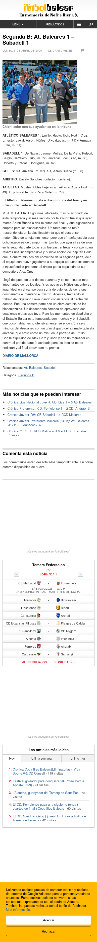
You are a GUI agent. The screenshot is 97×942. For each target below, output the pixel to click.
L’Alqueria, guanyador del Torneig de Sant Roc (46, 792)
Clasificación (64, 662)
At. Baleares (33, 367)
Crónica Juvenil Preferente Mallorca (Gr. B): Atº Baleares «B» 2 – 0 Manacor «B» (48, 422)
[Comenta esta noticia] (82, 50)
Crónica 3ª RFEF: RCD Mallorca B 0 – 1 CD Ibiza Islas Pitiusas (47, 433)
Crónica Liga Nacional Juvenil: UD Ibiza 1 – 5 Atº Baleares (49, 402)
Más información (18, 909)
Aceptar (48, 920)
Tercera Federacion (48, 564)
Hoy (12, 758)
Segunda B (26, 375)
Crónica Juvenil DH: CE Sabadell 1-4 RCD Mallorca (44, 414)
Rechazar (48, 931)
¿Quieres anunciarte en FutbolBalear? (49, 551)
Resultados (55, 24)
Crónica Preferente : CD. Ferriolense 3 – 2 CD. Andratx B (48, 408)
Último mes (78, 758)
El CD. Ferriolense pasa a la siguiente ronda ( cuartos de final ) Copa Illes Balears (45, 806)
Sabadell (50, 367)
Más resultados (34, 662)
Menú (16, 24)
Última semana (41, 758)
